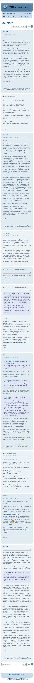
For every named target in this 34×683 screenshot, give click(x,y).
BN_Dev (5, 31)
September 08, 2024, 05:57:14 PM (10, 289)
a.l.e (4, 96)
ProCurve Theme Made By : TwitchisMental (17, 679)
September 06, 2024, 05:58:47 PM (11, 34)
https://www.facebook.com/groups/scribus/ (17, 342)
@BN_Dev (5, 501)
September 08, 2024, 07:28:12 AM (10, 137)
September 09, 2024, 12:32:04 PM (10, 455)
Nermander (6, 233)
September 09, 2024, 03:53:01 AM (10, 357)
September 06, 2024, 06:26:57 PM (10, 99)
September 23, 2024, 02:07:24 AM (10, 549)
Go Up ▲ (23, 674)
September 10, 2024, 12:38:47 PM (10, 498)
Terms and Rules (16, 674)
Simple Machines (21, 678)
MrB (4, 269)
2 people (5, 129)
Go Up (24, 664)
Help (10, 674)
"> (17, 676)
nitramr (5, 495)
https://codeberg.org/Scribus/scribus (12, 514)
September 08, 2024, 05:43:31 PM (10, 271)
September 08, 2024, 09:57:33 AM (10, 235)
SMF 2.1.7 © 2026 (12, 678)
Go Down (23, 26)
